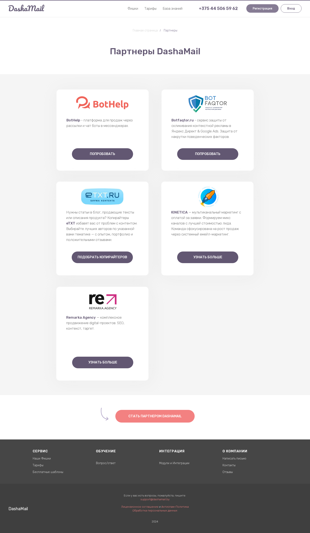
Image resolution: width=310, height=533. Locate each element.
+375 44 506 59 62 (218, 8)
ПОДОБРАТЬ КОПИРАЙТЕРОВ (102, 257)
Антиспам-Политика (175, 506)
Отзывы (227, 472)
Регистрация (262, 8)
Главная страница (145, 30)
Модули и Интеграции (174, 463)
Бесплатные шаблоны (48, 472)
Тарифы (150, 9)
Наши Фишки (42, 458)
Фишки (133, 9)
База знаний (172, 9)
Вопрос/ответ (106, 463)
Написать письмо (234, 458)
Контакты (229, 465)
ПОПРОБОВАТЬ (102, 154)
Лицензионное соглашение (139, 506)
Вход (291, 8)
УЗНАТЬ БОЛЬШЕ (102, 362)
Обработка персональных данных (154, 510)
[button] (155, 416)
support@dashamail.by (155, 499)
